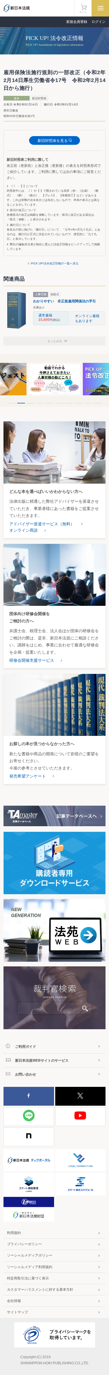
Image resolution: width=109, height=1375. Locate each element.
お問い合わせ (25, 1074)
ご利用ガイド (25, 1047)
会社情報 (14, 1301)
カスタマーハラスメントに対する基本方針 (40, 1290)
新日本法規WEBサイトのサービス (42, 1060)
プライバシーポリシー (24, 1244)
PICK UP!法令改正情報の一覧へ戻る (54, 263)
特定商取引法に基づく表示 (28, 1278)
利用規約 (14, 1233)
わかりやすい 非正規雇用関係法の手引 (64, 301)
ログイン (99, 22)
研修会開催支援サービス (31, 660)
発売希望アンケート (27, 776)
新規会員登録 (76, 22)
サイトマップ (17, 1312)
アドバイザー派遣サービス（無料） (41, 524)
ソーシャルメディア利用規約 (29, 1267)
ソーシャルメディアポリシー (29, 1255)
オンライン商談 (23, 530)
